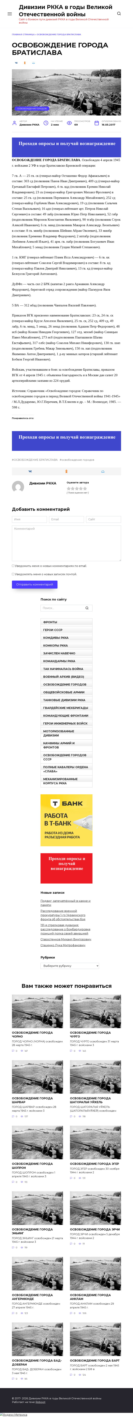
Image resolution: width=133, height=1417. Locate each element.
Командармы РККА (59, 661)
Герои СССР (52, 630)
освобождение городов (78, 459)
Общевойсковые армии (64, 692)
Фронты (50, 622)
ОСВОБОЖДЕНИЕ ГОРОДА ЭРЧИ (95, 1229)
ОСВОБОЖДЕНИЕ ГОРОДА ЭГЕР (94, 1164)
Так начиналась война (63, 669)
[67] (66, 448)
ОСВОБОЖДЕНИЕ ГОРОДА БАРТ (95, 1360)
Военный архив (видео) (63, 676)
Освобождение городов (32, 108)
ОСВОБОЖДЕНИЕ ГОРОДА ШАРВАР (32, 1100)
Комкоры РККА (55, 645)
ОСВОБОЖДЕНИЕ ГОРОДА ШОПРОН (32, 1165)
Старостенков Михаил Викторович (66, 939)
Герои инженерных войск (65, 723)
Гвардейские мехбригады (65, 708)
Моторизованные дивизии (58, 733)
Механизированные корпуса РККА (60, 781)
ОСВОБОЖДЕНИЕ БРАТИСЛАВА (36, 459)
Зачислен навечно (59, 653)
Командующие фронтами (65, 715)
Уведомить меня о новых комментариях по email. (51, 566)
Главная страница (23, 34)
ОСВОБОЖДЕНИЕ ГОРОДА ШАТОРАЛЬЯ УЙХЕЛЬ (90, 1100)
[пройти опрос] (66, 155)
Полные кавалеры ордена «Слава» (65, 769)
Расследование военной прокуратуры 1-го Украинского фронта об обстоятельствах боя (63, 915)
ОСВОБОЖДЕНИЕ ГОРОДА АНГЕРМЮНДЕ (32, 1296)
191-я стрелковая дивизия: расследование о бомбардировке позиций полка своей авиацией (65, 929)
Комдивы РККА (56, 637)
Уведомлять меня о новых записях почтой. (46, 574)
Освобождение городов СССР (64, 757)
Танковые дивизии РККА (64, 700)
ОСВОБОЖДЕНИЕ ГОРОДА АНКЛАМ (90, 1296)
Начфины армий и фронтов (59, 745)
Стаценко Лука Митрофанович (63, 945)
